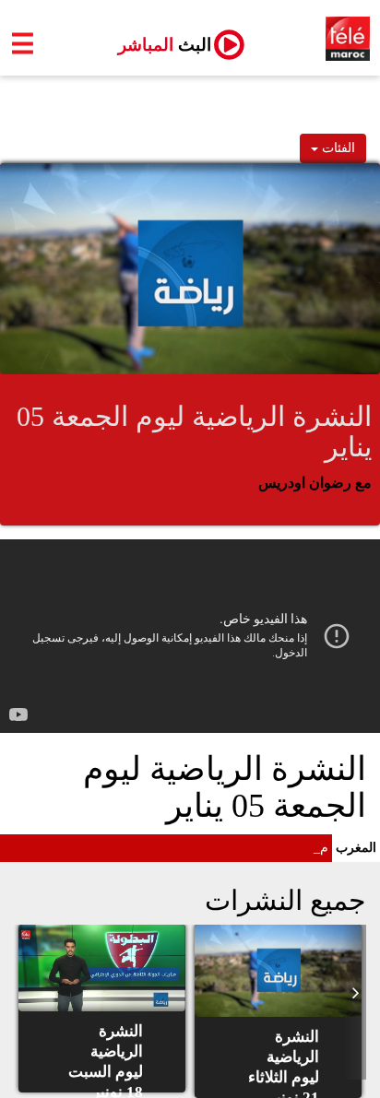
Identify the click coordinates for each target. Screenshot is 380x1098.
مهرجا (312, 848)
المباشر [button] (157, 44)
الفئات (336, 148)
